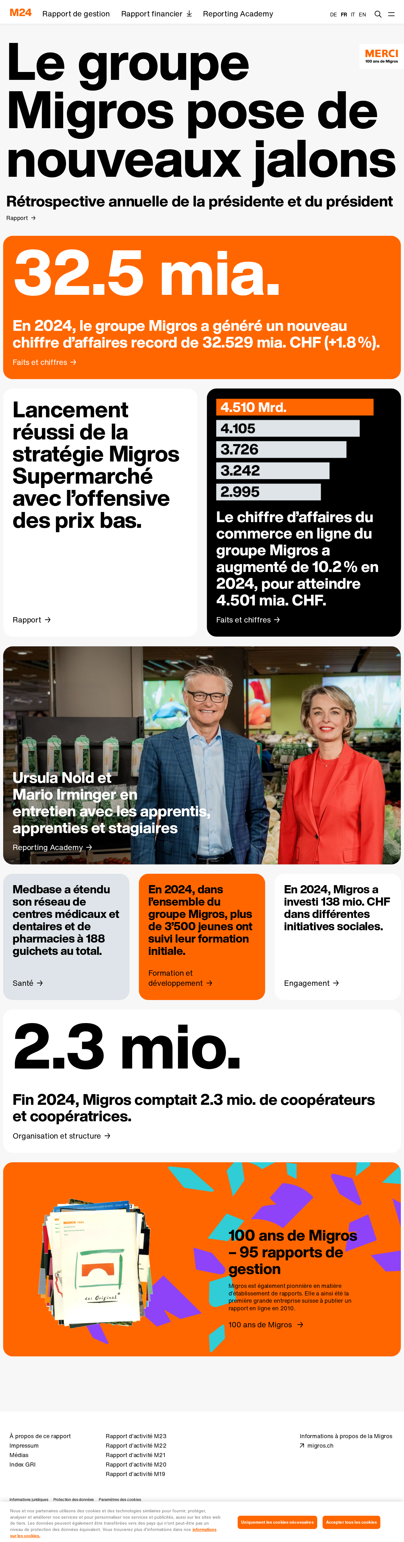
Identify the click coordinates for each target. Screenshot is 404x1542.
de (333, 14)
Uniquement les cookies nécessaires (277, 1522)
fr (344, 14)
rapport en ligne (250, 1308)
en (362, 14)
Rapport (17, 218)
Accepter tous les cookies (351, 1522)
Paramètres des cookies (120, 1499)
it (353, 14)
